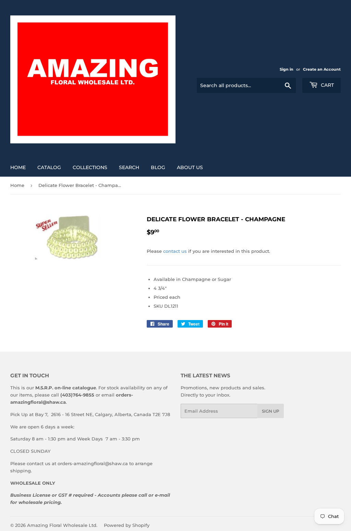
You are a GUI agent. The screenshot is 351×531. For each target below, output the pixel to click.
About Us (190, 167)
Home (18, 167)
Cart (326, 85)
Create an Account (322, 69)
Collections (90, 167)
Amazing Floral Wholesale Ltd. (62, 525)
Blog (158, 167)
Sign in (286, 69)
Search (129, 167)
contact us (175, 251)
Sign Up (270, 411)
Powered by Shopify (126, 525)
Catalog (49, 167)
